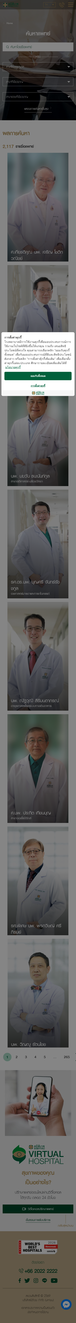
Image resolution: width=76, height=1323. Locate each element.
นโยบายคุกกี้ (13, 367)
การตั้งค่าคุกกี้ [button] (38, 386)
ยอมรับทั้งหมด (38, 376)
